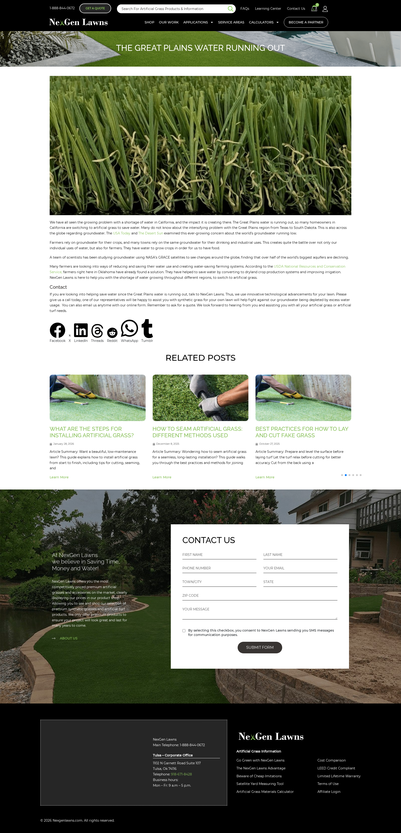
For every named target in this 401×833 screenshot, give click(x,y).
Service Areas (231, 22)
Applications (195, 22)
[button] (57, 333)
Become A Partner (306, 22)
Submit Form (260, 647)
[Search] (232, 8)
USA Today (121, 233)
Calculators (261, 22)
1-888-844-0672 (62, 8)
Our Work (169, 22)
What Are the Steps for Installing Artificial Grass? (92, 432)
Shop (149, 22)
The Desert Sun (150, 233)
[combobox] (172, 8)
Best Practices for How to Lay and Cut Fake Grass (301, 432)
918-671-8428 (181, 774)
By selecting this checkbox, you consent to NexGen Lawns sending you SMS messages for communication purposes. (261, 632)
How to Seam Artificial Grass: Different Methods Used (197, 432)
